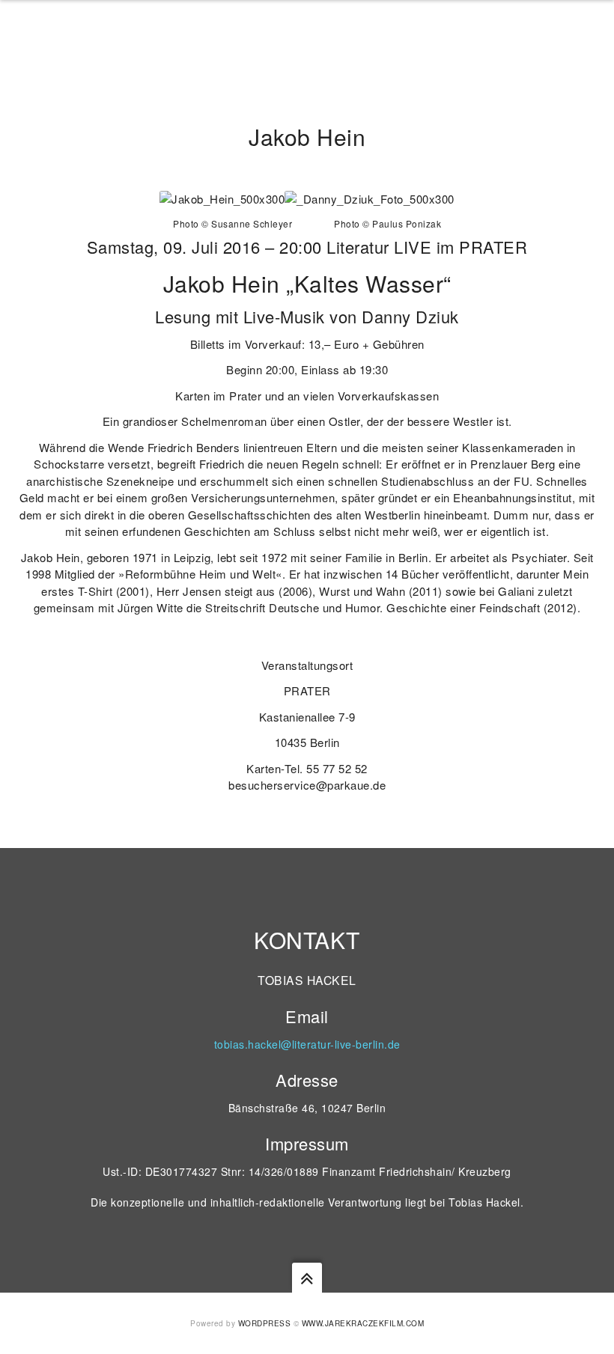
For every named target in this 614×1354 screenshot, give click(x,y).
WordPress (264, 1323)
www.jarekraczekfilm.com (363, 1323)
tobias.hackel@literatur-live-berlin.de (307, 1044)
